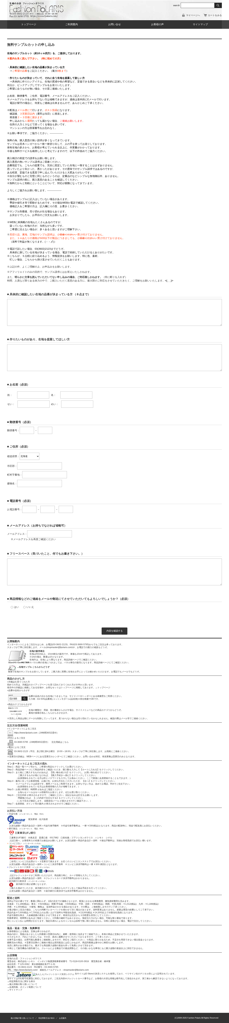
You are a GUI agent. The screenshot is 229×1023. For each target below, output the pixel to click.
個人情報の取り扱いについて (22, 984)
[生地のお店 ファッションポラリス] (37, 16)
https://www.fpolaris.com (25, 733)
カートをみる (215, 15)
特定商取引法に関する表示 (21, 981)
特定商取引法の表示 (46, 1018)
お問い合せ (114, 24)
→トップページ (102, 687)
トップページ (28, 24)
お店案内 (62, 1018)
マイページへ (193, 15)
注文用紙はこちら (59, 742)
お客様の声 (157, 24)
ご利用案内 (71, 24)
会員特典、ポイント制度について (24, 987)
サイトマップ (200, 24)
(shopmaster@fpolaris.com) (59, 647)
